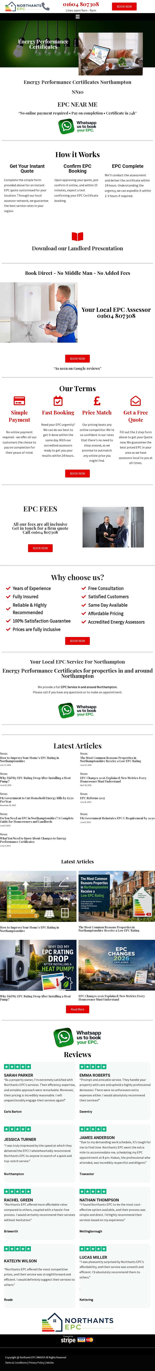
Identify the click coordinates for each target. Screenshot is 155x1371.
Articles (50, 1362)
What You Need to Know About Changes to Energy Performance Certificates (33, 840)
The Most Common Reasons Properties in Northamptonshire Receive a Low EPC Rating (110, 759)
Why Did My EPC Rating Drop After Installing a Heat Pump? (35, 779)
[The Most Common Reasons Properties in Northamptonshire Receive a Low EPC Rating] (117, 896)
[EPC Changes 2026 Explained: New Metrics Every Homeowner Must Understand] (117, 965)
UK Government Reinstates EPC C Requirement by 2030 (117, 818)
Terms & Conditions (16, 1362)
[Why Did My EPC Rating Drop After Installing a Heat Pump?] (38, 965)
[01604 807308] (46, 6)
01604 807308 (81, 4)
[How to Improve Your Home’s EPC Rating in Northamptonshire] (38, 896)
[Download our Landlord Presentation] (77, 237)
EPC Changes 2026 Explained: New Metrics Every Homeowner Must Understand (113, 779)
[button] (77, 17)
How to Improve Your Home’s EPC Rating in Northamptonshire (29, 759)
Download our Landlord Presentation (77, 248)
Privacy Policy (36, 1362)
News (3, 753)
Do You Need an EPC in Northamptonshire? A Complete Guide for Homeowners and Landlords (37, 820)
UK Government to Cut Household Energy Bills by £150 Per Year (37, 799)
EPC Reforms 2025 (92, 798)
